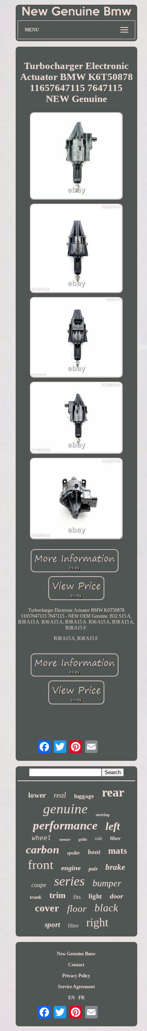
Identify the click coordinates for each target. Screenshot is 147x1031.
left (112, 826)
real (60, 795)
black (106, 908)
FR (81, 997)
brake (115, 867)
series (69, 881)
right (97, 922)
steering (103, 814)
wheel (41, 838)
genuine (65, 808)
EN (71, 997)
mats (117, 851)
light (95, 896)
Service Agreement (76, 986)
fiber (115, 838)
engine (71, 868)
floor (77, 908)
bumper (107, 883)
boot (94, 852)
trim (57, 895)
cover (47, 908)
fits (77, 897)
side (98, 838)
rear (113, 792)
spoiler (73, 853)
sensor (65, 839)
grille (82, 839)
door (116, 896)
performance (65, 825)
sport (52, 924)
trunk (36, 897)
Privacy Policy (76, 975)
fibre (73, 926)
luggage (84, 796)
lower (37, 795)
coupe (38, 885)
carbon (42, 849)
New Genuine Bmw (76, 953)
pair (93, 869)
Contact (76, 964)
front (40, 865)
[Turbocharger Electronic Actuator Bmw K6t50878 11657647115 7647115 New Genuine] (76, 156)
